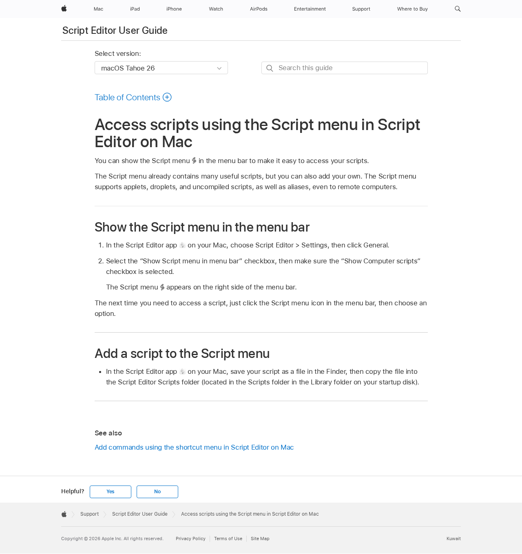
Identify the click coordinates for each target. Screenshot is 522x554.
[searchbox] (344, 68)
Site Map (260, 538)
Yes (110, 491)
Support (89, 514)
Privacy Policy (191, 538)
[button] (457, 9)
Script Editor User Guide (115, 30)
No (157, 491)
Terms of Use (228, 538)
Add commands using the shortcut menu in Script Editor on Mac (194, 447)
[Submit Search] (270, 68)
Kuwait (454, 538)
